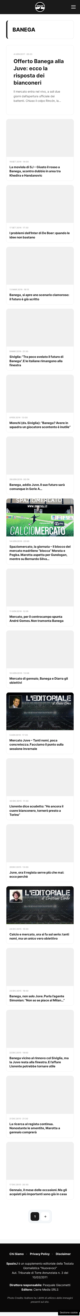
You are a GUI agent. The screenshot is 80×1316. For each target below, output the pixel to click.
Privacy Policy (40, 1254)
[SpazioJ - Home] (40, 7)
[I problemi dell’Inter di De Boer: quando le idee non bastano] (40, 214)
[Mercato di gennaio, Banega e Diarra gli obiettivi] (40, 659)
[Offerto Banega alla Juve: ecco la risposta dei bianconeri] (40, 80)
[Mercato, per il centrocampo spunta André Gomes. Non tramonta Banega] (40, 597)
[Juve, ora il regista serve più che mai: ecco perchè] (40, 853)
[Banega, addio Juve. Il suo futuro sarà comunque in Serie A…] (40, 465)
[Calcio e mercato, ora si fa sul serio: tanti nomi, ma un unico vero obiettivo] (40, 915)
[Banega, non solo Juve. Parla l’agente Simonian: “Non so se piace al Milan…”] (40, 976)
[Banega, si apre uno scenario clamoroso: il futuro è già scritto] (40, 275)
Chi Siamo (16, 1254)
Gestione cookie (69, 1312)
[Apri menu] (73, 7)
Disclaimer (63, 1254)
